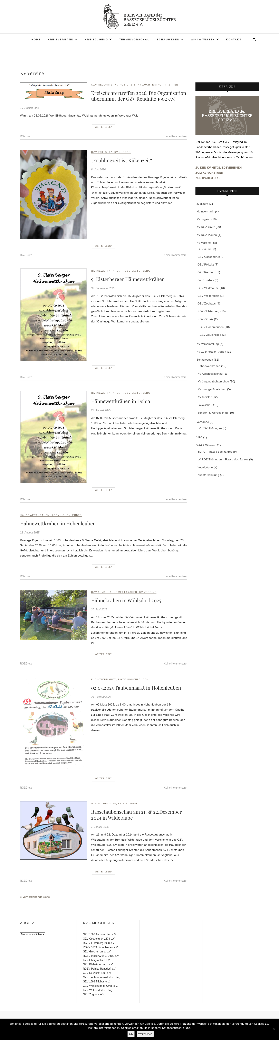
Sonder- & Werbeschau (213, 412)
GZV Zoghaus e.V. (94, 994)
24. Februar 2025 (101, 696)
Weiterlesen (104, 127)
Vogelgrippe (205, 467)
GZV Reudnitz (102, 84)
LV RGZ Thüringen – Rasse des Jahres (223, 459)
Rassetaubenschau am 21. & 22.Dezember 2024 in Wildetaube (136, 814)
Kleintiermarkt (103, 679)
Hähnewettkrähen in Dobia (120, 401)
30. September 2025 (103, 288)
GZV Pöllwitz (101, 152)
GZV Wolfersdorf (208, 295)
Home (36, 39)
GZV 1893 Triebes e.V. (96, 981)
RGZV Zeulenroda (209, 334)
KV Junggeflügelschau (212, 389)
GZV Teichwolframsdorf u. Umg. (102, 977)
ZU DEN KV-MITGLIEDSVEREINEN (218, 167)
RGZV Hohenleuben (66, 515)
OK (131, 1034)
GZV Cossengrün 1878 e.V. (99, 938)
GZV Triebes (206, 280)
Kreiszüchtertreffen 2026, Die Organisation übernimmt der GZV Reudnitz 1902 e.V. (138, 96)
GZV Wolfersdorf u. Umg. (98, 990)
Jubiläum (202, 203)
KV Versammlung (207, 344)
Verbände (202, 421)
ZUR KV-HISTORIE (207, 178)
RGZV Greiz (205, 319)
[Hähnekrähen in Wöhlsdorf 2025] (53, 615)
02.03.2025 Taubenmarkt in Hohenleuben (136, 687)
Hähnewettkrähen (106, 271)
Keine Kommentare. (175, 136)
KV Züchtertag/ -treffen (158, 84)
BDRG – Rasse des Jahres (215, 451)
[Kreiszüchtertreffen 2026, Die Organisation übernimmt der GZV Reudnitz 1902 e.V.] (53, 91)
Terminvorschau (134, 39)
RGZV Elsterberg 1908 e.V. (99, 942)
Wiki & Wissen (203, 39)
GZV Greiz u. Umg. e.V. (97, 951)
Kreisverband (61, 39)
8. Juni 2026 (98, 169)
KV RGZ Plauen (206, 235)
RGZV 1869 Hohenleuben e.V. (100, 947)
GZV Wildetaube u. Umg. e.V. (100, 985)
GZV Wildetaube (103, 803)
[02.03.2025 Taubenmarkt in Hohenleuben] (53, 724)
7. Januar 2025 (100, 826)
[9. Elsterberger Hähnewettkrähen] (53, 315)
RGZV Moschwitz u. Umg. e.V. (101, 955)
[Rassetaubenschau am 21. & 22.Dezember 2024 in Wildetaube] (53, 830)
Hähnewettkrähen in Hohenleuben (58, 523)
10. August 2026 (29, 107)
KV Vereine (147, 592)
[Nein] (274, 1029)
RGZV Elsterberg (137, 271)
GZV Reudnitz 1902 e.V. (97, 972)
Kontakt (233, 39)
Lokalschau (205, 405)
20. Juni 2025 (99, 609)
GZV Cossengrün (209, 256)
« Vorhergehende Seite (35, 896)
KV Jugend (122, 152)
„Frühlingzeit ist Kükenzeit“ (121, 160)
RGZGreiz (26, 136)
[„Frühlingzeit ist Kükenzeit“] (53, 194)
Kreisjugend (96, 39)
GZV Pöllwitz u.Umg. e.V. (98, 964)
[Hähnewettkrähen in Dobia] (53, 437)
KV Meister (205, 397)
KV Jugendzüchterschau (213, 381)
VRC (199, 437)
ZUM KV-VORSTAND (209, 172)
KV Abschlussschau (210, 373)
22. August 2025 (100, 410)
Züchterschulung (208, 475)
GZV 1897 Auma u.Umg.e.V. (100, 934)
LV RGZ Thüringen (210, 428)
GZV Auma (98, 592)
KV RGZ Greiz (125, 84)
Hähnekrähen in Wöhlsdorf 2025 (126, 600)
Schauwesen (168, 39)
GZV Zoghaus (207, 303)
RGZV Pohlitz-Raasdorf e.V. (99, 968)
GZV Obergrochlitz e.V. (96, 960)
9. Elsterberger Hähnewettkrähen (128, 279)
